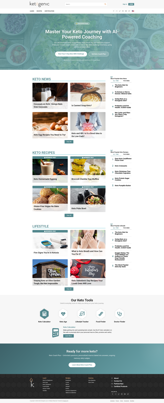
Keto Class (91, 382)
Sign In (125, 4)
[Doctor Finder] (119, 314)
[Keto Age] (63, 314)
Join (131, 4)
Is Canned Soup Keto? (82, 105)
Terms (121, 400)
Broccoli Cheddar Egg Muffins (85, 179)
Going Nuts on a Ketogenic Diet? (121, 100)
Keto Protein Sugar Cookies (122, 179)
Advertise (112, 400)
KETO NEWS (41, 79)
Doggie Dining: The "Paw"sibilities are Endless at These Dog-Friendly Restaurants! (122, 256)
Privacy (117, 400)
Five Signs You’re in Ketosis (46, 252)
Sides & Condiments (71, 392)
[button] (116, 80)
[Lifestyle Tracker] (82, 314)
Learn (44, 378)
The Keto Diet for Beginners (121, 86)
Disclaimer (126, 400)
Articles (45, 390)
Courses (90, 378)
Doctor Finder (119, 322)
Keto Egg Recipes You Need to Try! (50, 135)
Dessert (68, 386)
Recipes (68, 378)
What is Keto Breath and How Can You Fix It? (87, 252)
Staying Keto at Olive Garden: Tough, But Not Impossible (47, 282)
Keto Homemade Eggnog (45, 179)
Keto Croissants (121, 166)
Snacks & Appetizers (71, 390)
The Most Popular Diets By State (121, 266)
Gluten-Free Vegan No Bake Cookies (46, 207)
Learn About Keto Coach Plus (82, 365)
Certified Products (120, 386)
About (116, 378)
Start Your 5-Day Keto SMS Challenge (71, 54)
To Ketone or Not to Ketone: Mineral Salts (123, 93)
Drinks (67, 388)
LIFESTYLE (40, 226)
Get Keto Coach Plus (99, 54)
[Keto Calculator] (44, 314)
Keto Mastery (91, 380)
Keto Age (63, 322)
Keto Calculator (44, 322)
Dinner (67, 384)
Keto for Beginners (48, 380)
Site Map (132, 400)
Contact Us (118, 381)
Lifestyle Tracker (82, 322)
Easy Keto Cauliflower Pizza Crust (123, 159)
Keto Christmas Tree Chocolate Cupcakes (123, 172)
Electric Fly (65, 400)
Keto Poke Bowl (79, 208)
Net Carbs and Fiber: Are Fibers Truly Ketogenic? (123, 114)
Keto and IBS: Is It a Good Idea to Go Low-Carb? (87, 134)
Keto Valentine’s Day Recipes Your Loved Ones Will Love (87, 282)
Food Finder (101, 322)
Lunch (67, 382)
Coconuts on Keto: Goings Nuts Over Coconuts (48, 105)
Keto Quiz (45, 382)
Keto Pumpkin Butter (123, 185)
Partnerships (118, 384)
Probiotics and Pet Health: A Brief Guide (123, 106)
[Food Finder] (101, 314)
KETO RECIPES (43, 153)
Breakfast (68, 380)
